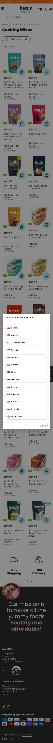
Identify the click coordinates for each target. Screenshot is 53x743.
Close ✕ (44, 426)
